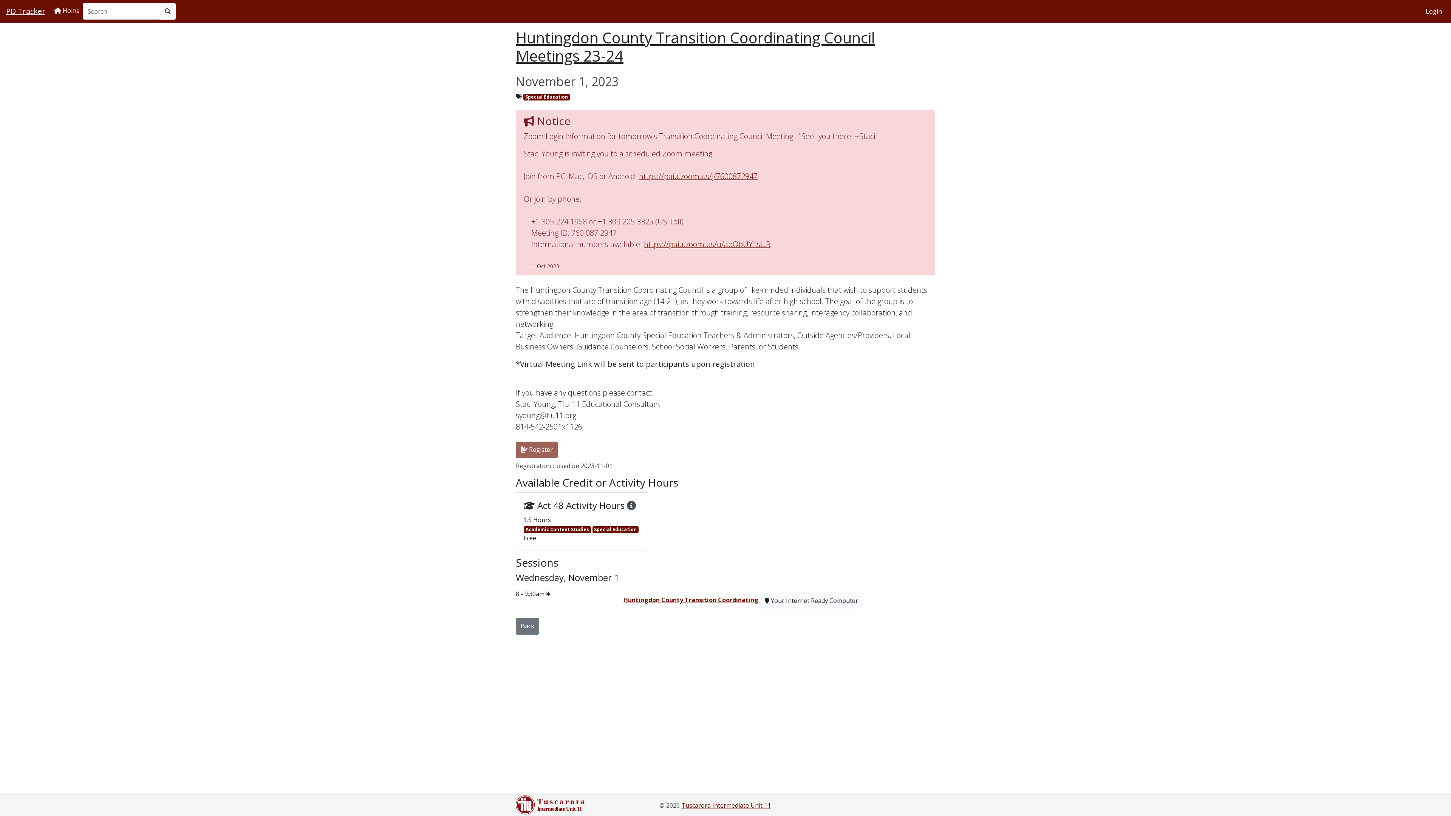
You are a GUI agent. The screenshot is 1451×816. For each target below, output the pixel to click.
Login (1434, 11)
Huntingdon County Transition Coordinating (690, 600)
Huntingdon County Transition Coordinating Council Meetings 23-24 (695, 46)
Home (70, 10)
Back (527, 626)
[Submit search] (168, 11)
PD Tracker (25, 11)
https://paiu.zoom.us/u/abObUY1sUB (707, 244)
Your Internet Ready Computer (813, 601)
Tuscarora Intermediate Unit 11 (726, 805)
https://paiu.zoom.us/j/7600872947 (698, 176)
